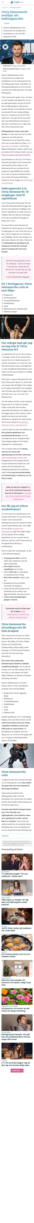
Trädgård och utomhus (10, 1006)
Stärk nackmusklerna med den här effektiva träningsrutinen (18, 614)
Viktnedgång (6, 1032)
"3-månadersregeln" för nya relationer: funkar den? (15, 875)
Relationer (5, 872)
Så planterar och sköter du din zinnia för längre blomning (15, 1009)
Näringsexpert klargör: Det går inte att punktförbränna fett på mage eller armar (16, 1036)
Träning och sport (15, 7)
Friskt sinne (6, 897)
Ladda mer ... (17, 1071)
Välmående (5, 7)
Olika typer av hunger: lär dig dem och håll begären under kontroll (15, 902)
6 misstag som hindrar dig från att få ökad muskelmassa (18, 496)
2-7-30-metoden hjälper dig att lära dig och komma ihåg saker (16, 1064)
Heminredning (6, 978)
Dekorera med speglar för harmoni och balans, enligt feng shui (16, 982)
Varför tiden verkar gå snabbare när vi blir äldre (16, 929)
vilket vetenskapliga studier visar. (14, 458)
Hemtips (4, 952)
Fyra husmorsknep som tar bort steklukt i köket (16, 955)
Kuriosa (4, 926)
